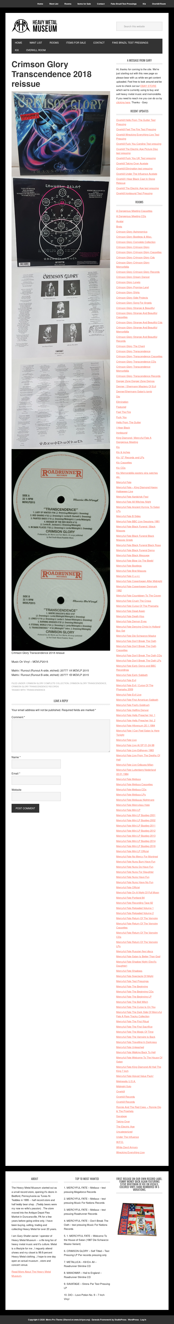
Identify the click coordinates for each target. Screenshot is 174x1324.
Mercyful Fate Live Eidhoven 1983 (135, 750)
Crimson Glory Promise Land (132, 287)
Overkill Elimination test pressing (134, 168)
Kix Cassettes (124, 462)
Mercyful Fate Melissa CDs (131, 789)
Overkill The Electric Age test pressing (137, 188)
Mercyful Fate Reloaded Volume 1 (135, 908)
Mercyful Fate (123, 482)
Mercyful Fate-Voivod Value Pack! (134, 1076)
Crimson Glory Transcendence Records (35, 686)
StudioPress (120, 1319)
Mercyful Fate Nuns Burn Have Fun (135, 861)
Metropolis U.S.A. (126, 1081)
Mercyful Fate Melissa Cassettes (134, 784)
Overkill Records (125, 1096)
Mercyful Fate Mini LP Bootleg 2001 (135, 815)
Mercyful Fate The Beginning (132, 986)
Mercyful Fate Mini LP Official (132, 851)
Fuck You (121, 417)
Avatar (120, 221)
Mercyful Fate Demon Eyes (131, 621)
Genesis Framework (101, 1319)
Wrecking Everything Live (130, 1152)
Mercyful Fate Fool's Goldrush (133, 705)
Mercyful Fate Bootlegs (129, 565)
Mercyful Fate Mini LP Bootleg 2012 (135, 830)
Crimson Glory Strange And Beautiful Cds (139, 322)
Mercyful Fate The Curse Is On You (135, 1007)
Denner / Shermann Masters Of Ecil (136, 386)
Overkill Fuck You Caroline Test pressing (138, 143)
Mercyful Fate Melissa (128, 779)
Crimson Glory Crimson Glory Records (138, 271)
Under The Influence (127, 1137)
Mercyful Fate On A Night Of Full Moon (137, 892)
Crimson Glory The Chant (130, 346)
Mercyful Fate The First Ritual (132, 1021)
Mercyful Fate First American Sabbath (137, 699)
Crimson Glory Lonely (128, 282)
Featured (121, 407)
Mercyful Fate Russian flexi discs (134, 951)
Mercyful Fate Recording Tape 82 (134, 902)
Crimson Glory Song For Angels (134, 302)
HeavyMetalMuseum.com (34, 26)
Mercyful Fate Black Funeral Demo (135, 550)
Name (16, 757)
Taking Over (123, 1121)
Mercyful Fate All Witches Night (133, 501)
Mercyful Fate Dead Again (130, 611)
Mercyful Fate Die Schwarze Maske (136, 635)
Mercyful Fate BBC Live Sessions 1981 (138, 521)
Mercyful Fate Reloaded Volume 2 (135, 913)
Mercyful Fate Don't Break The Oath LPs (138, 660)
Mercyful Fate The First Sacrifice (134, 1026)
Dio (118, 396)
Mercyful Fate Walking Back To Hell (135, 1052)
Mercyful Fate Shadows (129, 970)
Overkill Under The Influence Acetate (136, 173)
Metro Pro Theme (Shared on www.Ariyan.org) (68, 1319)
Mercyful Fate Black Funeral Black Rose (138, 545)
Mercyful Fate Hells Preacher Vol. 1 (135, 715)
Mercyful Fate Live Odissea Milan (134, 764)
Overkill (120, 1091)
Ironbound (121, 432)
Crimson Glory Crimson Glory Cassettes (139, 252)
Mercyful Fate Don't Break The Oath (136, 641)
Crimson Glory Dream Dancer (133, 277)
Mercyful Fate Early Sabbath (132, 675)
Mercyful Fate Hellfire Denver (132, 710)
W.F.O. (120, 1142)
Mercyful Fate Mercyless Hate (133, 805)
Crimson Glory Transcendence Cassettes (139, 356)
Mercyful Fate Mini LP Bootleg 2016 (135, 846)
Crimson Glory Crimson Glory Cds (135, 257)
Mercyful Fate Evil (126, 680)
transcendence (36, 689)
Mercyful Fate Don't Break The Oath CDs (139, 655)
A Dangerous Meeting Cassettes (134, 211)
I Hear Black (123, 427)
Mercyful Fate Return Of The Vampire (137, 918)
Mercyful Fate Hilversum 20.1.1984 (135, 725)
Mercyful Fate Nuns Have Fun (132, 877)
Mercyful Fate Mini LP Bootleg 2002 (135, 820)
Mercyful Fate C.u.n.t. (128, 576)
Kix (118, 447)
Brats (119, 226)
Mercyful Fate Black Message (132, 555)
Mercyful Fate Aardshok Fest (132, 496)
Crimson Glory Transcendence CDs (136, 361)
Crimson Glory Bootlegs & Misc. (134, 236)
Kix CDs (121, 467)
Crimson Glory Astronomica (131, 231)
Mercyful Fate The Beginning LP (134, 996)
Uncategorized (124, 1131)
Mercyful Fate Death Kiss (130, 616)
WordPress (133, 1319)
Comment (18, 717)
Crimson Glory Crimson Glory (133, 247)
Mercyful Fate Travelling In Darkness (136, 1042)
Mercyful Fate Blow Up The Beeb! (134, 560)
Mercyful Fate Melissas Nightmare (135, 799)
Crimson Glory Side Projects (132, 297)
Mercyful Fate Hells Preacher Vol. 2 (135, 720)
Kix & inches (123, 452)
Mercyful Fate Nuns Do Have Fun (134, 866)
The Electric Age (125, 1126)
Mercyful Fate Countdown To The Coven (138, 595)
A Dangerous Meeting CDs (131, 216)
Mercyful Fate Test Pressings (132, 981)
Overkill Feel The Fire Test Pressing (136, 129)
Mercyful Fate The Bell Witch (132, 1002)
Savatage (121, 1116)
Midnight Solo (123, 1086)
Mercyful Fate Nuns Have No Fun (134, 882)
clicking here (123, 102)
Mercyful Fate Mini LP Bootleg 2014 (135, 841)
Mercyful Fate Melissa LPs (131, 794)
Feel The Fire (123, 412)
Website (16, 790)
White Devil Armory (127, 1147)
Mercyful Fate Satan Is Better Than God (138, 956)
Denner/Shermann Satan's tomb (134, 391)
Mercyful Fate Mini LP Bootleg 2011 (135, 825)
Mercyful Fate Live (126, 740)
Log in (143, 1319)
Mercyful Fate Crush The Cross (133, 600)
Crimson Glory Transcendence (88, 683)
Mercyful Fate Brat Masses (131, 570)
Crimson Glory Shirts (128, 292)
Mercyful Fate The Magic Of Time (134, 1031)
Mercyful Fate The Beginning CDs (135, 991)
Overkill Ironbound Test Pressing (134, 193)
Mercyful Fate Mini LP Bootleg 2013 (135, 835)
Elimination (122, 401)
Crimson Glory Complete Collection (47, 683)
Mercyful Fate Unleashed (130, 1047)
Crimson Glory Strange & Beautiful (135, 308)
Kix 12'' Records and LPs (130, 457)
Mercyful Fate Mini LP (128, 810)
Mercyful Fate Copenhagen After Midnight (139, 581)
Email (16, 773)
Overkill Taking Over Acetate (132, 163)
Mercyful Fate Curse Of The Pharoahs (137, 606)
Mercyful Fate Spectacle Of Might (134, 976)
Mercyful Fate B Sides (128, 516)
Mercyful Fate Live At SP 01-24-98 (135, 745)
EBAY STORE (148, 86)
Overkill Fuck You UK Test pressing (136, 158)
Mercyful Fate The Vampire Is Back (135, 1036)
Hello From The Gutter (128, 422)
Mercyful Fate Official (128, 887)
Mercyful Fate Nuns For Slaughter (135, 872)
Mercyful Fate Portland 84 (130, 897)
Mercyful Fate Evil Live (128, 694)
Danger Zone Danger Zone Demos (135, 381)
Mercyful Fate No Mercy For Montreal (137, 856)
